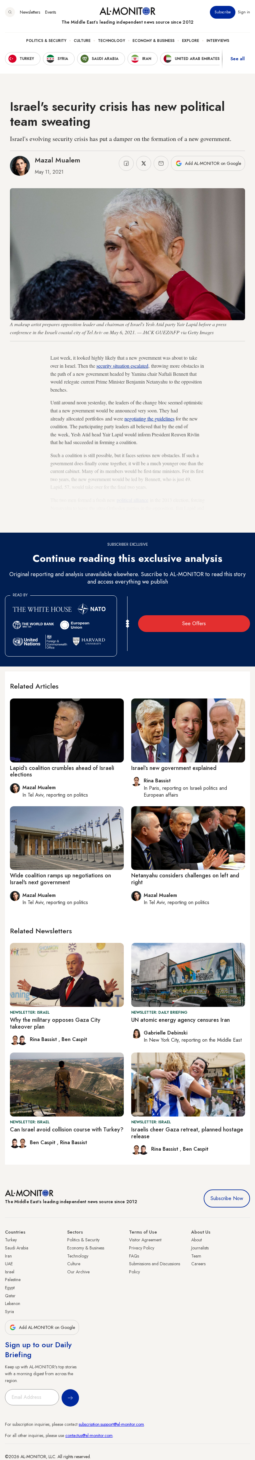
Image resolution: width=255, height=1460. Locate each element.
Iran (8, 1256)
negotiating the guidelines (149, 418)
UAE (9, 1264)
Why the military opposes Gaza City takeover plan (55, 1023)
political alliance (132, 500)
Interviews (217, 41)
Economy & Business (153, 41)
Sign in (244, 12)
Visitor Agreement (145, 1240)
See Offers (194, 623)
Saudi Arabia (16, 1248)
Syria (9, 1311)
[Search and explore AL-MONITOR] (10, 12)
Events (50, 12)
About (196, 1240)
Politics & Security (46, 41)
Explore (190, 41)
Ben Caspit (74, 1039)
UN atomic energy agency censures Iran (180, 1020)
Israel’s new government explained (173, 768)
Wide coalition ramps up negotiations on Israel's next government (60, 878)
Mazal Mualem (57, 160)
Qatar (10, 1296)
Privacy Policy (141, 1248)
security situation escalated (122, 365)
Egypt (10, 1288)
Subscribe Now (227, 1198)
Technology (111, 41)
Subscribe (223, 12)
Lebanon (12, 1303)
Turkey (11, 1240)
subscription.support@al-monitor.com (111, 1424)
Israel (9, 1272)
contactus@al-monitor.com (89, 1435)
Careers (198, 1264)
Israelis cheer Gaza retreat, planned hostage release (187, 1133)
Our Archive (78, 1272)
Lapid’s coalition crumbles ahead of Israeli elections (62, 771)
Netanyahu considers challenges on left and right (185, 878)
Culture (82, 41)
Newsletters (30, 12)
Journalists (200, 1248)
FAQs (134, 1256)
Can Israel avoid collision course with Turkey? (66, 1130)
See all (237, 59)
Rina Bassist (44, 1039)
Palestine (13, 1279)
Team (196, 1256)
